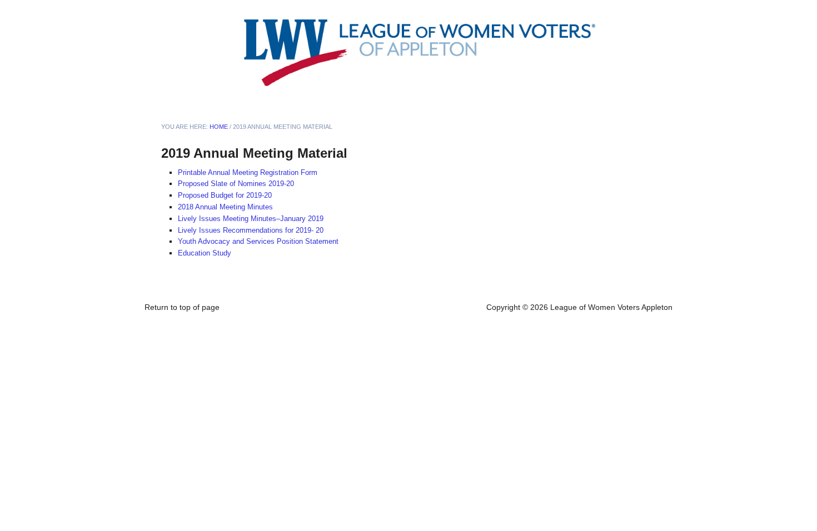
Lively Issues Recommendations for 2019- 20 (250, 230)
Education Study (204, 253)
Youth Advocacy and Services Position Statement (258, 241)
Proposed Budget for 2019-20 (225, 195)
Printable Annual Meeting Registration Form (247, 172)
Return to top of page (182, 307)
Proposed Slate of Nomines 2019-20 (236, 183)
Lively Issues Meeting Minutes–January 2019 (250, 218)
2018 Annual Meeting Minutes (225, 207)
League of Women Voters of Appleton (275, 52)
